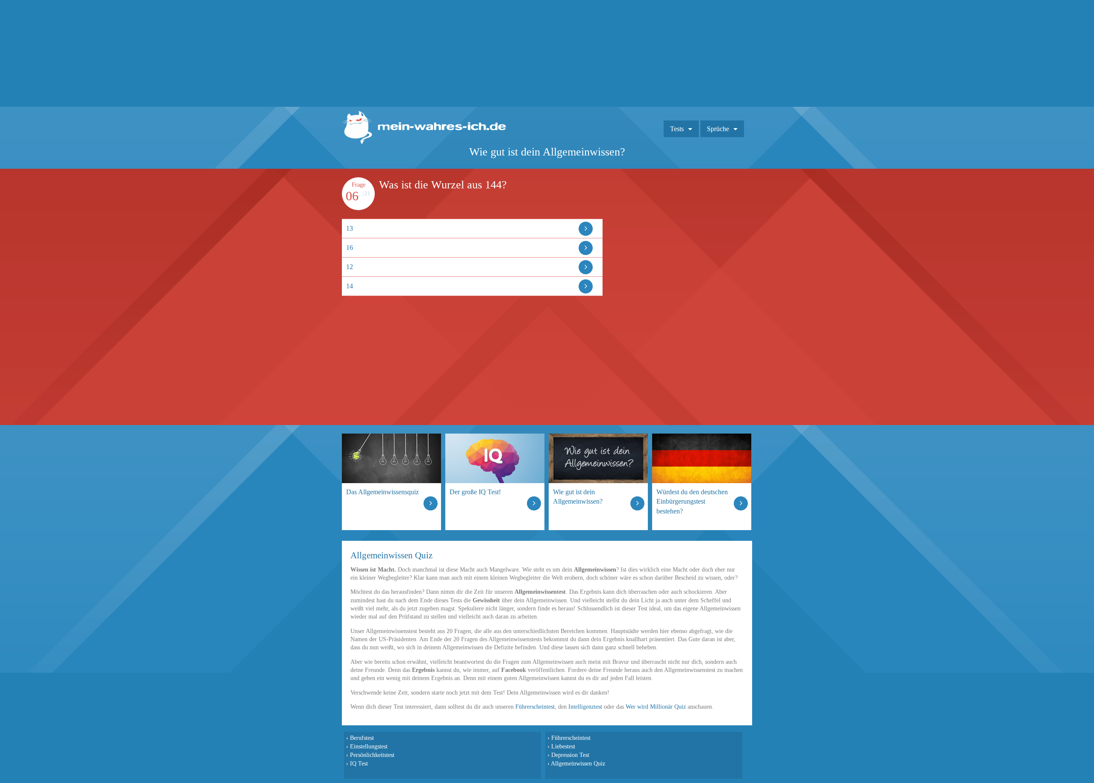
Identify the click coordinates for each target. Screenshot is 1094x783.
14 (349, 286)
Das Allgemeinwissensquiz (382, 492)
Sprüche (718, 128)
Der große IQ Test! (475, 492)
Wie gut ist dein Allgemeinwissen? (578, 496)
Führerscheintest (535, 707)
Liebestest (563, 746)
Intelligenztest (585, 707)
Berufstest (362, 737)
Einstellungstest (369, 746)
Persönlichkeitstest (372, 754)
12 (349, 266)
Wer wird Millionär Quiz (656, 707)
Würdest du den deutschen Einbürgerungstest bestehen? (692, 501)
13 (349, 228)
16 (349, 247)
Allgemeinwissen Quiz (578, 763)
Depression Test (570, 754)
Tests (677, 128)
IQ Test (359, 763)
